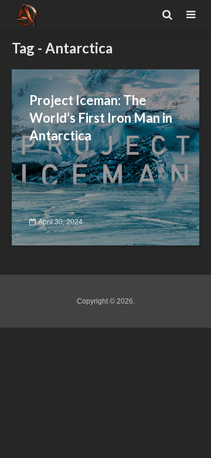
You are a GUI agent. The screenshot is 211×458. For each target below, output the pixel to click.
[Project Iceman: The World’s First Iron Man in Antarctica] (105, 156)
